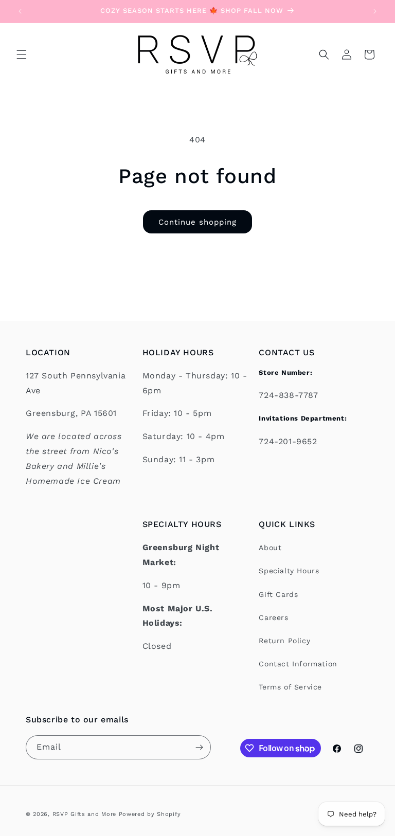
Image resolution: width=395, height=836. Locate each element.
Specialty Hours (289, 571)
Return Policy (284, 641)
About (270, 547)
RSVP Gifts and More (84, 814)
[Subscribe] (199, 747)
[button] (21, 54)
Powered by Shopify (150, 814)
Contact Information (298, 664)
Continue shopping (197, 222)
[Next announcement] (375, 11)
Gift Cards (278, 594)
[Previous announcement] (20, 11)
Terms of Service (290, 687)
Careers (273, 617)
